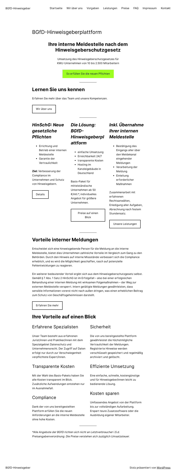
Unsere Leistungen (125, 224)
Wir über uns (44, 109)
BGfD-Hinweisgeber (18, 8)
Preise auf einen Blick (88, 215)
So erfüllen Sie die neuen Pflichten (88, 73)
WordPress (163, 467)
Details (40, 194)
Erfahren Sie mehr (47, 305)
